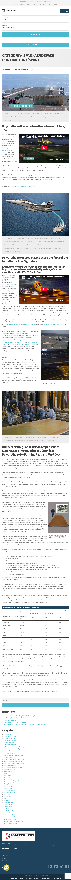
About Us (34, 4)
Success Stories (27, 241)
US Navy (9, 378)
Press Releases (17, 241)
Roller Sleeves (8, 804)
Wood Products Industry (10, 823)
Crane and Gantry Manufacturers (13, 755)
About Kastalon (8, 734)
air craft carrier (59, 241)
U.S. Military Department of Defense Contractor (31, 248)
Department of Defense (11, 245)
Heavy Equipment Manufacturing (13, 767)
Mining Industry (8, 788)
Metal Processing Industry (11, 782)
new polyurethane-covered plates (9, 150)
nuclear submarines (19, 337)
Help (50, 4)
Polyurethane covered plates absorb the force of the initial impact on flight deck (35, 259)
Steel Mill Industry (9, 811)
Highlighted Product (9, 769)
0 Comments (16, 251)
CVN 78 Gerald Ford (10, 284)
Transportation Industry (10, 819)
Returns (56, 4)
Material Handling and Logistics (13, 780)
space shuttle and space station (26, 344)
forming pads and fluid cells (36, 491)
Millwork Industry (8, 786)
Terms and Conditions (40, 878)
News (28, 4)
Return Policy (51, 878)
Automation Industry (10, 745)
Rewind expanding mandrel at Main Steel (15, 722)
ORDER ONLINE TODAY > (35, 45)
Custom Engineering (57, 117)
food (28, 342)
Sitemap (58, 878)
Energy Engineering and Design (13, 761)
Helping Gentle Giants (10, 720)
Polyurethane (8, 241)
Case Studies (7, 751)
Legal (30, 878)
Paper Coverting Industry (11, 792)
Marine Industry (8, 778)
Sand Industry (8, 809)
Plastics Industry (8, 794)
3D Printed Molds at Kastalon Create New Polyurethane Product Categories (25, 724)
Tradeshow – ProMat (10, 817)
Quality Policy (14, 878)
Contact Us (42, 4)
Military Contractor (9, 784)
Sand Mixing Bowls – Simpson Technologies (16, 718)
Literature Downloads (18, 4)
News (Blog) (5, 855)
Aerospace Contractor (31, 113)
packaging (34, 342)
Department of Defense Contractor (52, 238)
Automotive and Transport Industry (50, 437)
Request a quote (35, 34)
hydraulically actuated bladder (46, 465)
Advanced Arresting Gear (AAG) (45, 241)
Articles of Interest (44, 113)
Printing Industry (8, 800)
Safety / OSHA (8, 806)
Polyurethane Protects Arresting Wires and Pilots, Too (33, 128)
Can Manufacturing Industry (12, 749)
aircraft (4, 344)
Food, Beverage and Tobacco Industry (14, 763)
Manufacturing (8, 775)
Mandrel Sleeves (8, 773)
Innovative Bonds (16, 117)
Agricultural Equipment (10, 738)
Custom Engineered (44, 117)
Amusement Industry (10, 740)
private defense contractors (52, 245)
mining (28, 337)
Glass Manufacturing (10, 765)
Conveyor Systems (9, 753)
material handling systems (17, 340)
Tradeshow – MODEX (10, 815)
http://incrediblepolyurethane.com (25, 186)
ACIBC (27, 378)
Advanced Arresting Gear (51, 324)
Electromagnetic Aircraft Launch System (31, 245)
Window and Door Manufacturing (13, 821)
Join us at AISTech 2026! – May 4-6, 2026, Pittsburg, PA (20, 716)
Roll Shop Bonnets (9, 802)
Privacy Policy (23, 878)
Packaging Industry (9, 790)
